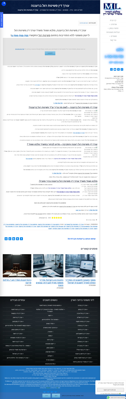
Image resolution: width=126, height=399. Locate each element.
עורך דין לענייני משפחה (17, 338)
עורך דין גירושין (17, 317)
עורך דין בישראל (17, 354)
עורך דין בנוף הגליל (82, 350)
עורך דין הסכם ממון (18, 330)
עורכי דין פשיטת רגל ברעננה (84, 228)
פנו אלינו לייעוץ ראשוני (109, 390)
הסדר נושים (50, 324)
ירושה (50, 315)
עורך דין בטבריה (82, 346)
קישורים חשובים (47, 376)
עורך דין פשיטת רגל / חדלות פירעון (17, 358)
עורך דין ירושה (17, 334)
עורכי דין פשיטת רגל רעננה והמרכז (63, 228)
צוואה (50, 336)
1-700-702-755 (19, 35)
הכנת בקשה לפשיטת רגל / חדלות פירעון (17, 325)
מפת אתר (54, 376)
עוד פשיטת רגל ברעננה (58, 226)
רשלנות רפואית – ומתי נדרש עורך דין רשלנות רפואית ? (50, 310)
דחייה (46, 395)
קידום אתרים (45, 387)
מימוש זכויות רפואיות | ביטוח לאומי (50, 305)
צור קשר (78, 210)
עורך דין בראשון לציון (82, 334)
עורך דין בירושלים (82, 317)
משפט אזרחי (50, 360)
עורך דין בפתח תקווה (82, 321)
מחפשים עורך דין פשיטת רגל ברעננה (78, 226)
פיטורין (50, 332)
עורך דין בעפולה (82, 342)
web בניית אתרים (55, 387)
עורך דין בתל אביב (82, 313)
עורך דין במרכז (82, 305)
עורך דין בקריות (82, 338)
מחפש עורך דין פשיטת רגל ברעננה (26, 224)
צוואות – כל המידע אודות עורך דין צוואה (17, 346)
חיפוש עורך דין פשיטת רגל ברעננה (49, 224)
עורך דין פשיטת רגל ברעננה (27, 226)
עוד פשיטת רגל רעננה (43, 226)
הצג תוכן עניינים (84, 23)
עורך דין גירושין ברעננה (82, 354)
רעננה (50, 228)
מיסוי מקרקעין (50, 352)
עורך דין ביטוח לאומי (17, 309)
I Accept (50, 53)
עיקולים (50, 356)
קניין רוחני (50, 340)
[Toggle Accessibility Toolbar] (3, 3)
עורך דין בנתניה (82, 325)
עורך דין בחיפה (82, 330)
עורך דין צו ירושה (17, 342)
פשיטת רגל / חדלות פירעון (50, 320)
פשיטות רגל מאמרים (71, 224)
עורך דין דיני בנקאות (17, 313)
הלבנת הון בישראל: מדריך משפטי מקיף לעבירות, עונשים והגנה (49, 283)
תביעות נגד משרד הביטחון (17, 350)
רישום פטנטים (50, 344)
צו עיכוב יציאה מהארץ (50, 328)
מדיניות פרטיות (19, 49)
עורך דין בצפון (82, 309)
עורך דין (81, 224)
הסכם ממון (50, 348)
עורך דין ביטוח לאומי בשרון (82, 358)
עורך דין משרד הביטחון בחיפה (82, 362)
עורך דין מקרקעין (17, 321)
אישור (56, 395)
